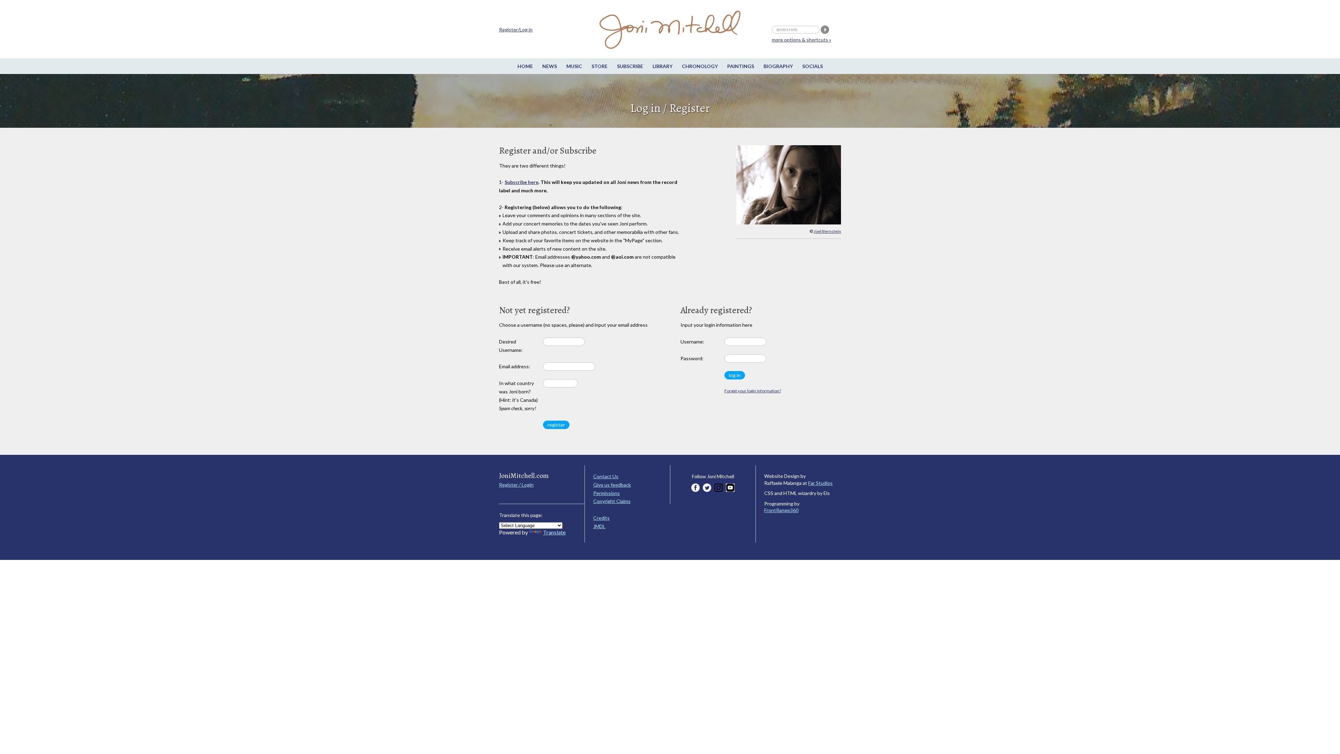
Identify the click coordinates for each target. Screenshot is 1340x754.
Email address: (514, 366)
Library (662, 66)
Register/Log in (516, 29)
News (549, 66)
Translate (554, 532)
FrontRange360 (781, 510)
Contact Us (605, 476)
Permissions (606, 493)
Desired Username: (511, 346)
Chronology (700, 66)
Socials (812, 66)
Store (599, 66)
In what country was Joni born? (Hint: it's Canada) (518, 395)
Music (574, 66)
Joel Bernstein (827, 231)
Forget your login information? (752, 390)
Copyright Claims (612, 501)
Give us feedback (612, 485)
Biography (778, 66)
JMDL (599, 526)
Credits (601, 518)
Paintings (740, 66)
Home (525, 66)
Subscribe (630, 66)
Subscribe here (521, 182)
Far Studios (820, 483)
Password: (692, 358)
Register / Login (516, 485)
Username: (692, 342)
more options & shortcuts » (801, 40)
